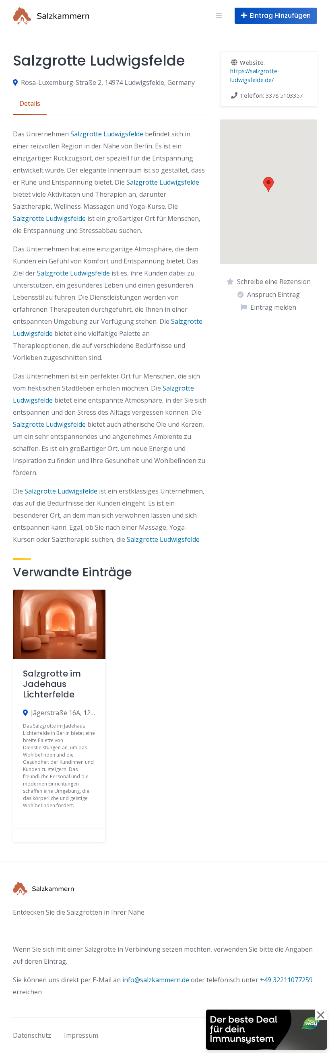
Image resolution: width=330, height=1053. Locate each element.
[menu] (219, 15)
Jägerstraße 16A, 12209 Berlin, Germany (63, 712)
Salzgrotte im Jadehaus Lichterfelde (52, 684)
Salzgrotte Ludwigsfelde (106, 134)
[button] (268, 184)
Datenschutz (32, 1035)
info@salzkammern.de (155, 979)
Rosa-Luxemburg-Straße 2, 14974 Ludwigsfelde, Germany (108, 82)
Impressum (81, 1035)
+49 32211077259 (286, 979)
